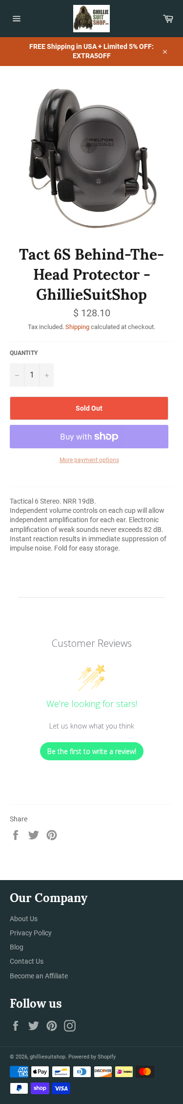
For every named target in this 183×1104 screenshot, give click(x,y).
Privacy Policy (31, 933)
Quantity (24, 353)
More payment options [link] (89, 460)
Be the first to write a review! (91, 751)
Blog (16, 947)
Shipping (77, 327)
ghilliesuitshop (47, 1057)
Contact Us (26, 961)
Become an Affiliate (39, 976)
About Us (24, 919)
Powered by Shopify (92, 1057)
